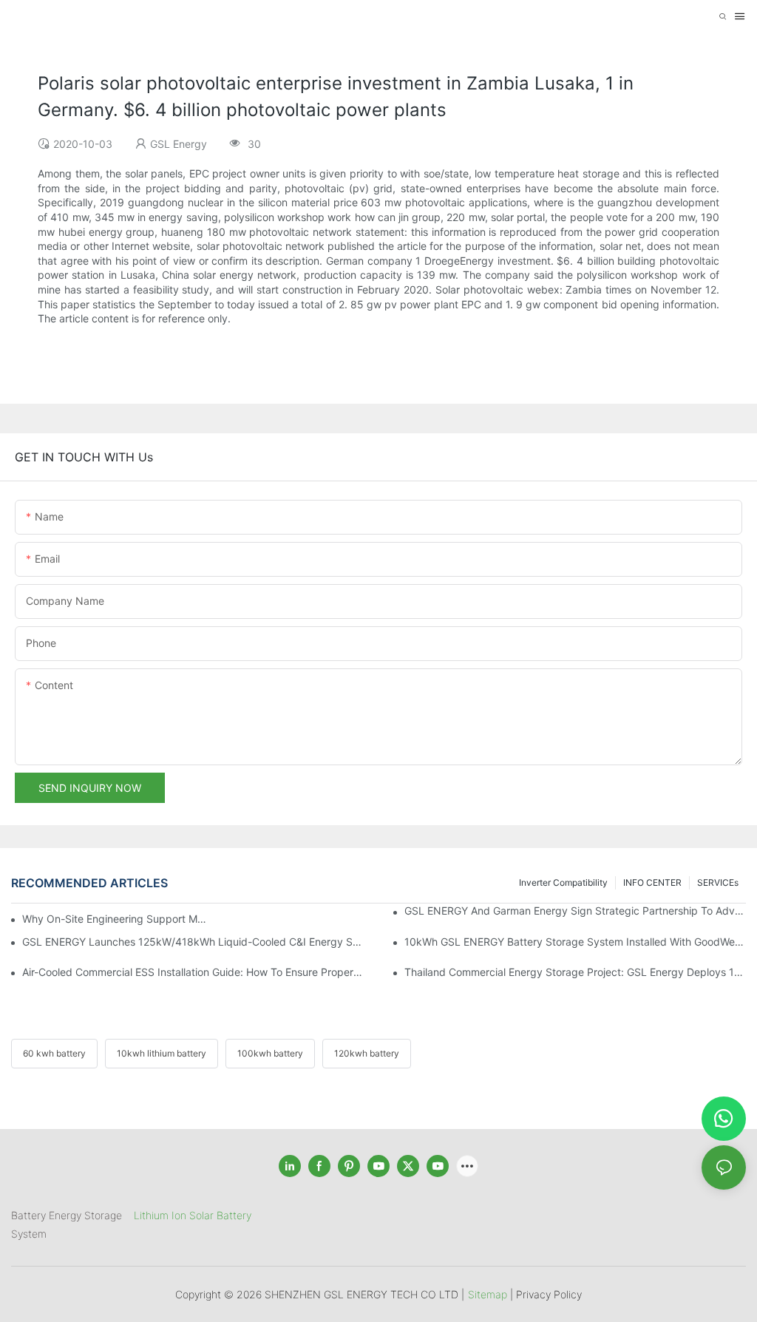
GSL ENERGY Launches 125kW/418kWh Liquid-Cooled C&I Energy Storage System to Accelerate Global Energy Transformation (193, 941)
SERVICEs (718, 882)
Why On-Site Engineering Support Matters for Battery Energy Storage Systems (115, 918)
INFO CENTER (652, 882)
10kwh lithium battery (161, 1053)
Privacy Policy (549, 1294)
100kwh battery (270, 1053)
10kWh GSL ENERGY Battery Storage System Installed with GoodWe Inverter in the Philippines (575, 941)
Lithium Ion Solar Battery (192, 1215)
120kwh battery (366, 1053)
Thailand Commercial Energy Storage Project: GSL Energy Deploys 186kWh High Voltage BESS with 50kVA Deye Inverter (575, 972)
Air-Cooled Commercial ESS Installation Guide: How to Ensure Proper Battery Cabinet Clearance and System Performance (193, 972)
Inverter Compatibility (563, 882)
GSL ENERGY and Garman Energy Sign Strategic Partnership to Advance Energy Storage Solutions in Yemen (575, 910)
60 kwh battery (54, 1053)
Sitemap (487, 1294)
